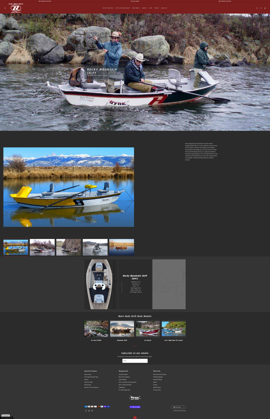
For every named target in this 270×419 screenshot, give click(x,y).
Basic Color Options (124, 377)
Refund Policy (157, 387)
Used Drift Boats (157, 379)
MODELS (144, 8)
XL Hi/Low (147, 340)
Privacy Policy (157, 390)
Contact (155, 385)
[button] (5, 8)
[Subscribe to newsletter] (146, 361)
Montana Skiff (122, 340)
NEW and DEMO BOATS (123, 8)
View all (135, 345)
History (86, 379)
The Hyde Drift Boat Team (91, 377)
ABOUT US (164, 8)
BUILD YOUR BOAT (108, 8)
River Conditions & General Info (127, 382)
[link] (261, 8)
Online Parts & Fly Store (159, 374)
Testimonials (87, 385)
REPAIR (157, 8)
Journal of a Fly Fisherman (91, 387)
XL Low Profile (96, 340)
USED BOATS (136, 8)
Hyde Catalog (122, 379)
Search (155, 382)
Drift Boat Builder (158, 377)
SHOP (150, 8)
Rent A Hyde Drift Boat (125, 385)
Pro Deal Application (124, 390)
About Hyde (87, 374)
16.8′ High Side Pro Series (174, 340)
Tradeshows (122, 387)
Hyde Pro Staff (88, 382)
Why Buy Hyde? (123, 374)
